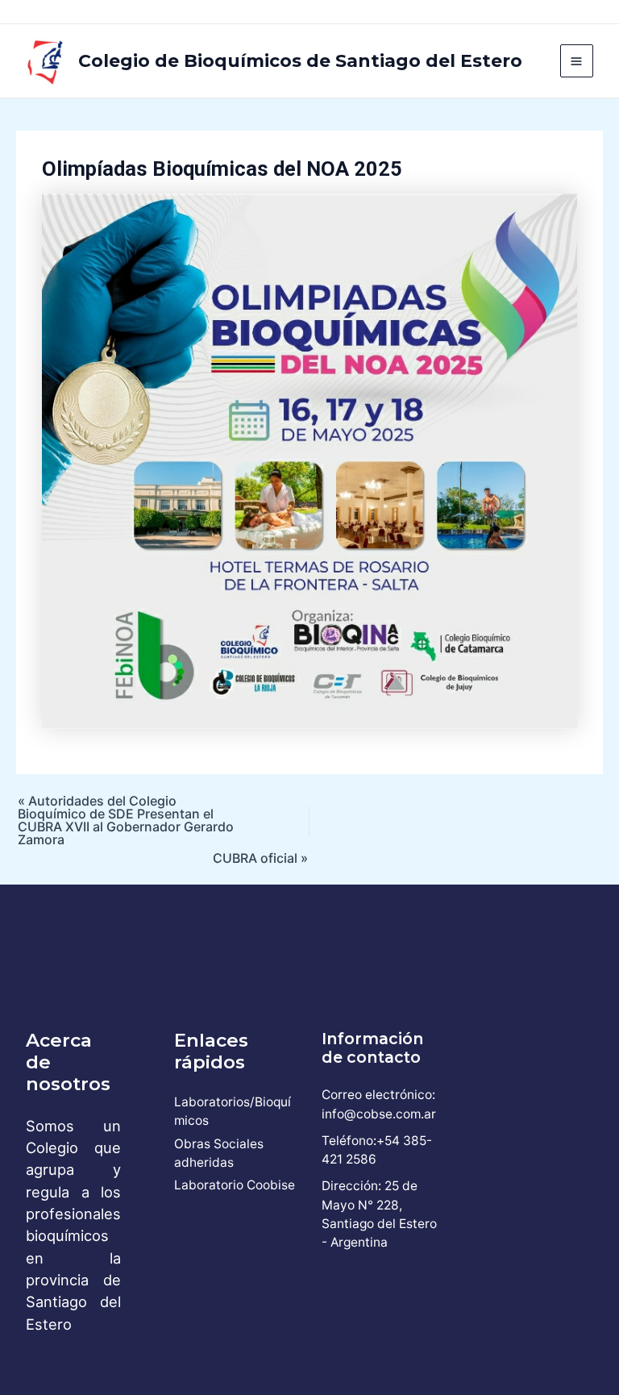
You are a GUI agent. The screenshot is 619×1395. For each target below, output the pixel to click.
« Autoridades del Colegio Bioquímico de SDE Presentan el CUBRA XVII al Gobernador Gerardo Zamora (126, 820)
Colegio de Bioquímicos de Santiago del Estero (300, 60)
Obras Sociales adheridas (219, 1153)
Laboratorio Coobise (234, 1185)
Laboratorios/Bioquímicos (232, 1111)
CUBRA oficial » (260, 858)
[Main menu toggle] (576, 60)
